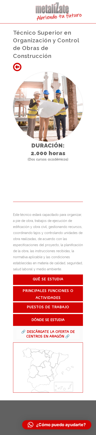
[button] (56, 424)
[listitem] (27, 353)
